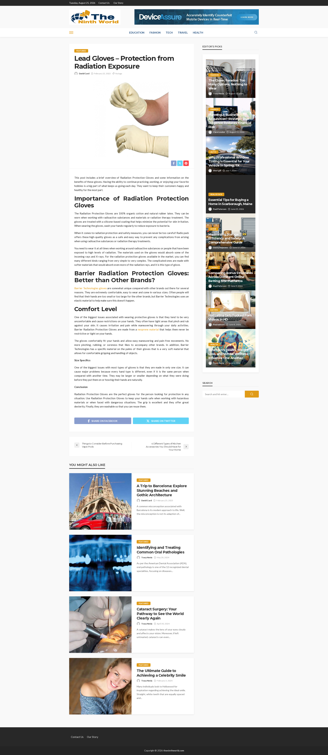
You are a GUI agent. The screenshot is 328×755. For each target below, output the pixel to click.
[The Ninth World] (94, 17)
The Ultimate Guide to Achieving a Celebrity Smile (161, 673)
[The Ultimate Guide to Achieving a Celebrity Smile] (100, 686)
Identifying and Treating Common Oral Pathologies (160, 549)
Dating (214, 310)
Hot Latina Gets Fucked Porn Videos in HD (230, 317)
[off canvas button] (71, 32)
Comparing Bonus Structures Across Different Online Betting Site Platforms (230, 277)
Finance (214, 109)
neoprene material (148, 329)
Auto (213, 152)
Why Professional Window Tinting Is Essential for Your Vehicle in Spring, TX (229, 161)
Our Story (118, 3)
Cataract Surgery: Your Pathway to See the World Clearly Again (160, 613)
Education (136, 32)
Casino (214, 267)
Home (213, 229)
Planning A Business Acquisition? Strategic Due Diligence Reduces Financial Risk (229, 121)
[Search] (256, 32)
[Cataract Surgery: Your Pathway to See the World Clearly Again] (100, 624)
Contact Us (104, 3)
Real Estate (216, 194)
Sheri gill (217, 170)
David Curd (84, 73)
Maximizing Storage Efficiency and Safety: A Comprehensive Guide (226, 238)
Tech (169, 32)
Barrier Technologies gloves (90, 288)
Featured (81, 51)
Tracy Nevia (146, 557)
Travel (183, 32)
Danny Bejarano (220, 247)
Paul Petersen (219, 209)
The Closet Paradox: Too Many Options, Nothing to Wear (227, 84)
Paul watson (218, 324)
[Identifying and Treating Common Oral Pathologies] (100, 563)
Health (198, 32)
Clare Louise (219, 132)
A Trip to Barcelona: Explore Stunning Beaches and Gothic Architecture (162, 490)
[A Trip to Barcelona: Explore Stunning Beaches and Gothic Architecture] (100, 501)
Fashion (155, 32)
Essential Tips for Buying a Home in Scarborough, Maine (230, 202)
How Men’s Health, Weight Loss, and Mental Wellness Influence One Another (228, 354)
